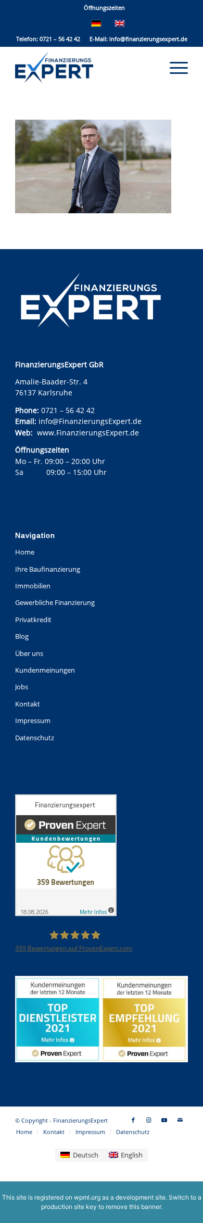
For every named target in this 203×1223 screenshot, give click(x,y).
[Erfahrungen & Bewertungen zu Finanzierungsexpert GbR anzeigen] (66, 856)
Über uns (29, 653)
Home (24, 552)
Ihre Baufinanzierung (47, 569)
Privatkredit (33, 619)
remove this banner (133, 1207)
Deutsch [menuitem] (85, 1155)
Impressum (32, 720)
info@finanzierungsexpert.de (148, 39)
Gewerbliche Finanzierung (55, 602)
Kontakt (27, 704)
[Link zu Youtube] (164, 1120)
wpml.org (87, 1197)
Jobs (21, 686)
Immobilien (32, 585)
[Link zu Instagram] (149, 1120)
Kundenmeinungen (45, 670)
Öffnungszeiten (104, 7)
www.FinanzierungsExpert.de (88, 432)
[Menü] (173, 67)
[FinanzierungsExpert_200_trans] (84, 67)
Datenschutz (34, 737)
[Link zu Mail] (180, 1120)
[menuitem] (104, 7)
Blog (22, 636)
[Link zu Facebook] (133, 1120)
